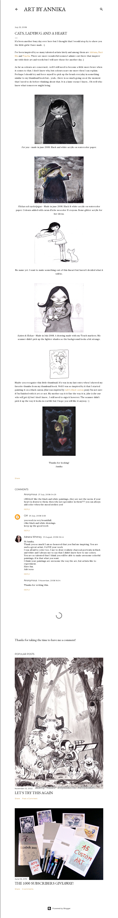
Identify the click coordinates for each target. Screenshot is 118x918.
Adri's (67, 389)
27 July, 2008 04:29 (47, 494)
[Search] (101, 9)
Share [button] (17, 478)
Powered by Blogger (61, 908)
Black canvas (77, 389)
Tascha (26, 56)
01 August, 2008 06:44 (53, 537)
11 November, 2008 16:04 (49, 580)
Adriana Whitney (33, 537)
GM (26, 515)
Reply (27, 509)
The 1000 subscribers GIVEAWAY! (44, 883)
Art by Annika (45, 9)
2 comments (27, 889)
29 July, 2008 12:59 (37, 516)
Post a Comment (29, 798)
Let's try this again (34, 792)
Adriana (93, 52)
